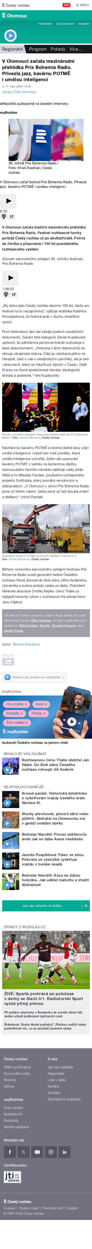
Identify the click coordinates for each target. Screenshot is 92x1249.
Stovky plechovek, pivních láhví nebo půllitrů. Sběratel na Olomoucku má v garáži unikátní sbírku (55, 818)
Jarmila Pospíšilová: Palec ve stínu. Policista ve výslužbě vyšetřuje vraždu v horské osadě (53, 859)
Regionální (12, 49)
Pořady (58, 49)
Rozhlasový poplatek (64, 1099)
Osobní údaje (29, 1208)
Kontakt (54, 1093)
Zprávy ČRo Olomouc (19, 92)
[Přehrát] (8, 201)
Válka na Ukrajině (17, 1067)
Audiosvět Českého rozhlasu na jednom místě (35, 742)
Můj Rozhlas (28, 625)
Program (45, 23)
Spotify (45, 625)
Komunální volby (17, 1074)
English (73, 1208)
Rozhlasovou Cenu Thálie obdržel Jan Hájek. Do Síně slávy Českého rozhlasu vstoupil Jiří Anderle (55, 765)
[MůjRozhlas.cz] (8, 113)
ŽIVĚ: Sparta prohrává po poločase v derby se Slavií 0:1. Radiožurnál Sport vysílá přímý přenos (43, 998)
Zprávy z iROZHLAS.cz (25, 927)
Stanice (10, 1080)
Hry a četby (15, 704)
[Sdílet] (11, 217)
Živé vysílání (15, 722)
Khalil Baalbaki (29, 168)
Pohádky (12, 713)
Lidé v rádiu (57, 1080)
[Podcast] (4, 217)
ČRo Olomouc (41, 620)
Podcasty (11, 1121)
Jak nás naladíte (60, 1067)
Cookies (9, 1208)
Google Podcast (64, 625)
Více (76, 49)
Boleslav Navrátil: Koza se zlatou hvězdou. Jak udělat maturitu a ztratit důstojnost (55, 880)
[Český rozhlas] (16, 5)
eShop (9, 1086)
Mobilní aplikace (16, 1127)
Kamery (84, 23)
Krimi (39, 704)
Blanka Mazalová (30, 437)
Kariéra (53, 1086)
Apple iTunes (13, 631)
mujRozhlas (11, 692)
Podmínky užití (53, 1208)
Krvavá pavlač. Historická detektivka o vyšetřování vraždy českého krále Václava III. (54, 798)
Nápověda (56, 1074)
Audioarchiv (65, 23)
